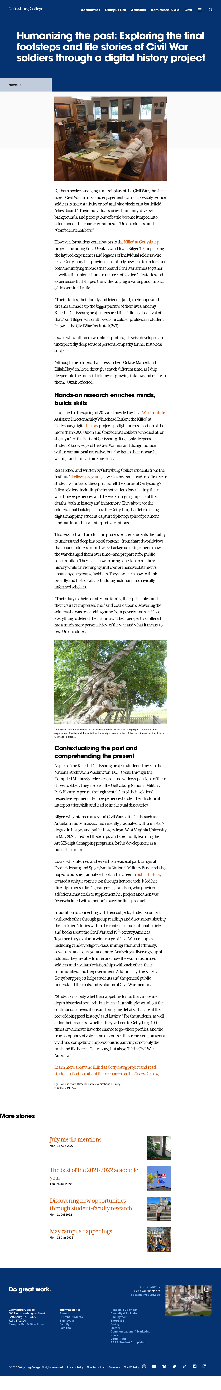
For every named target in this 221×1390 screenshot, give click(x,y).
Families (65, 1327)
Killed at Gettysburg (141, 242)
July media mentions (75, 1139)
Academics (90, 10)
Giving (114, 1324)
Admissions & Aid (165, 10)
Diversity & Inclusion (124, 1313)
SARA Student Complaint (127, 1342)
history (92, 425)
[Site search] (210, 9)
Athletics (138, 10)
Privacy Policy (75, 1367)
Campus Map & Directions (26, 1324)
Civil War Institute (149, 412)
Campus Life (115, 10)
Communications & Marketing (130, 1331)
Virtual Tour (118, 1338)
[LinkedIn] (204, 1366)
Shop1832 (117, 1320)
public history (148, 874)
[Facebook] (194, 1366)
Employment (118, 1317)
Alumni (64, 1313)
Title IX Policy (132, 1367)
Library (115, 1327)
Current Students (71, 1317)
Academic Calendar (123, 1309)
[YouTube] (154, 1366)
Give (188, 10)
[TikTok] (184, 1366)
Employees (67, 1320)
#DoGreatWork (150, 1287)
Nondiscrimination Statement (104, 1367)
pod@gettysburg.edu (145, 1294)
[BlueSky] (164, 1366)
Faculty (65, 1324)
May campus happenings (81, 1231)
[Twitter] (174, 1366)
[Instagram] (144, 1366)
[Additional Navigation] (199, 9)
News (13, 85)
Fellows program (86, 476)
